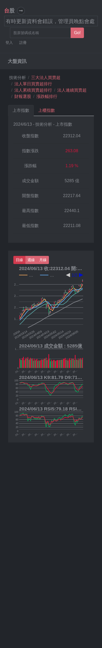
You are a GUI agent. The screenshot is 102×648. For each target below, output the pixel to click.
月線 (43, 260)
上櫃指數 (46, 110)
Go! (77, 32)
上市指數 (21, 110)
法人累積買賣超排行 (33, 90)
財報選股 (22, 96)
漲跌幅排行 (46, 96)
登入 (9, 43)
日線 (19, 260)
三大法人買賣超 (45, 77)
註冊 (23, 43)
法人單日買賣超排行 (33, 84)
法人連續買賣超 (72, 90)
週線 (31, 260)
